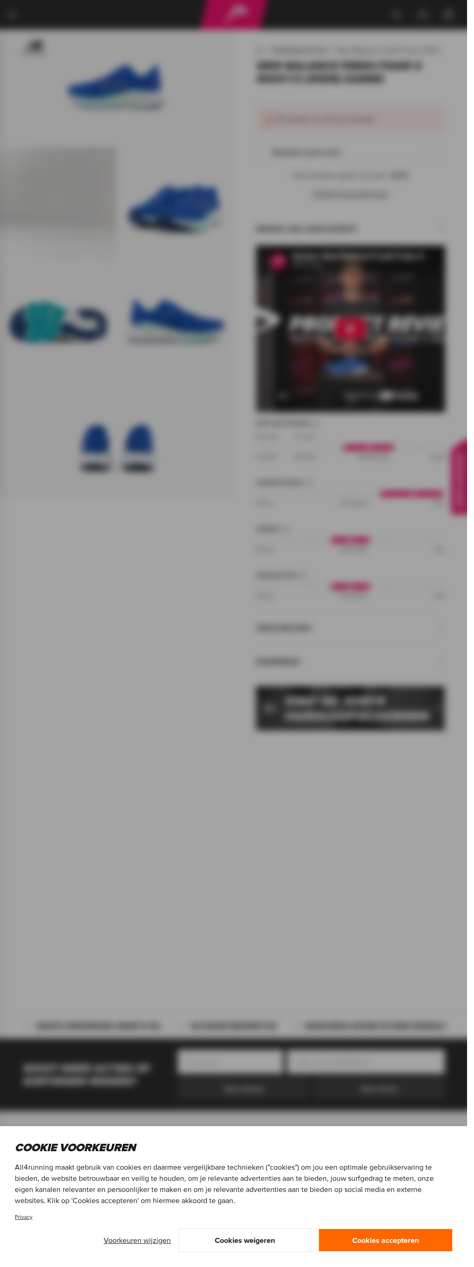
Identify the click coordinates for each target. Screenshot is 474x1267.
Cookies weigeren (245, 1240)
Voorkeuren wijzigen (137, 1240)
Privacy (23, 1217)
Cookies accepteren (385, 1240)
